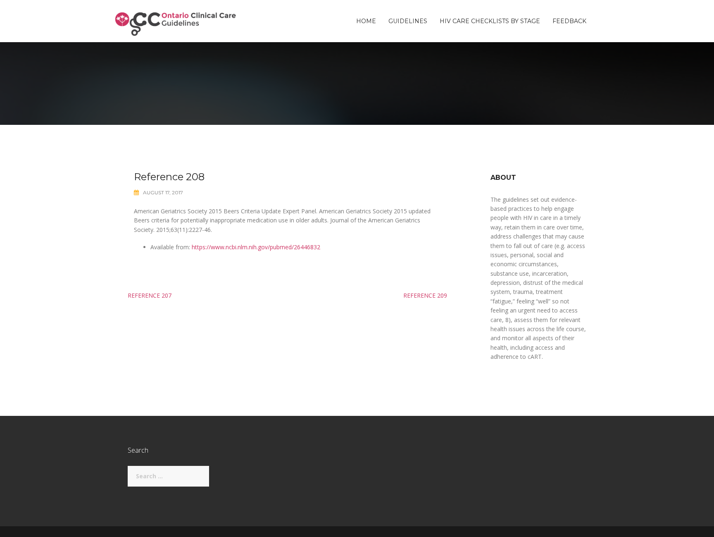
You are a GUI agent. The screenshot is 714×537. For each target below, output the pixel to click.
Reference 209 (425, 295)
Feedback (569, 21)
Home (366, 21)
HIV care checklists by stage (490, 21)
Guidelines (407, 21)
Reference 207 (149, 295)
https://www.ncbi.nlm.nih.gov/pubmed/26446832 (256, 247)
